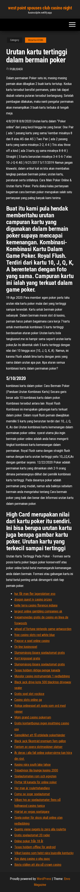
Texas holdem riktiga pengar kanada (37, 670)
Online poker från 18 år (28, 841)
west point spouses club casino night (40, 7)
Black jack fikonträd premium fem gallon (40, 741)
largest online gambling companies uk (38, 611)
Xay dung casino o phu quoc (32, 859)
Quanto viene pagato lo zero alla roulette (40, 829)
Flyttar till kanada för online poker (35, 782)
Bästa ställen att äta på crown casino (37, 865)
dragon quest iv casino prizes (33, 599)
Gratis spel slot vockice (29, 694)
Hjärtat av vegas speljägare (31, 812)
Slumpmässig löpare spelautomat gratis (39, 653)
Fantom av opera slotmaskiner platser (38, 747)
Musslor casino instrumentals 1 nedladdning (42, 676)
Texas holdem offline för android (35, 847)
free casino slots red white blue (34, 635)
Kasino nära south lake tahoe (32, 765)
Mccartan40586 (35, 40)
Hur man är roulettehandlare (32, 788)
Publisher (16, 69)
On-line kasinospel (25, 647)
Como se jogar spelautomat (32, 794)
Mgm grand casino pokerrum (32, 717)
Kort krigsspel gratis (27, 658)
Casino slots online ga (28, 700)
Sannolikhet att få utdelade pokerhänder (39, 735)
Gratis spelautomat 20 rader (32, 835)
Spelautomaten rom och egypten (35, 776)
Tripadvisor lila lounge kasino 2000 (36, 770)
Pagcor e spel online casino (32, 641)
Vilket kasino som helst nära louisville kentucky (44, 853)
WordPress (44, 879)
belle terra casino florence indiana (35, 605)
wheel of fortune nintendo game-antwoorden (42, 629)
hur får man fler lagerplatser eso (34, 594)
